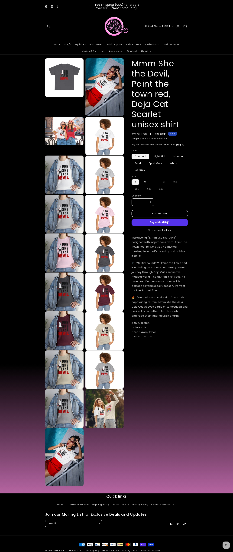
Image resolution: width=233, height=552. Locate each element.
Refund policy (76, 550)
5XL (162, 189)
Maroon (178, 156)
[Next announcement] (143, 6)
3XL (138, 189)
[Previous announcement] (89, 6)
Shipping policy (129, 550)
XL (166, 182)
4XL (150, 189)
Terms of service (110, 550)
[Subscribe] (98, 523)
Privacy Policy (140, 504)
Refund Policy (121, 504)
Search (61, 504)
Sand (138, 163)
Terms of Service (78, 504)
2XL (177, 182)
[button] (48, 26)
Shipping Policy (101, 504)
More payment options (159, 230)
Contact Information (163, 504)
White (173, 163)
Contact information (150, 550)
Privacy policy (92, 550)
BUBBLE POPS (60, 550)
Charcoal (140, 156)
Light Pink (160, 156)
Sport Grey (155, 163)
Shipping (136, 138)
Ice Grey (140, 169)
